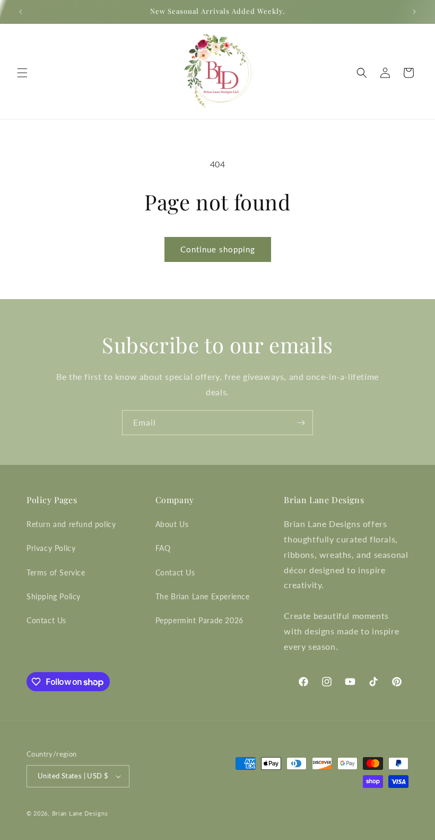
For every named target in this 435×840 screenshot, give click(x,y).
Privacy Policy (51, 548)
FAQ (163, 548)
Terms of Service (56, 572)
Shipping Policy (54, 596)
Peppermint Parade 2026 (199, 620)
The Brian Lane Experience (202, 596)
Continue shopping (217, 249)
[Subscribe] (300, 422)
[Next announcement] (414, 11)
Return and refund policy (71, 524)
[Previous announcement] (20, 11)
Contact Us (46, 620)
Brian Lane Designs (80, 813)
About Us (172, 524)
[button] (22, 72)
